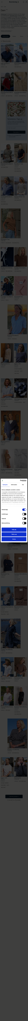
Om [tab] (23, 484)
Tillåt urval (14, 534)
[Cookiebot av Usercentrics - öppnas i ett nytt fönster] (20, 481)
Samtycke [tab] (5, 484)
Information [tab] (14, 484)
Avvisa (14, 539)
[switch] (24, 514)
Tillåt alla (14, 529)
